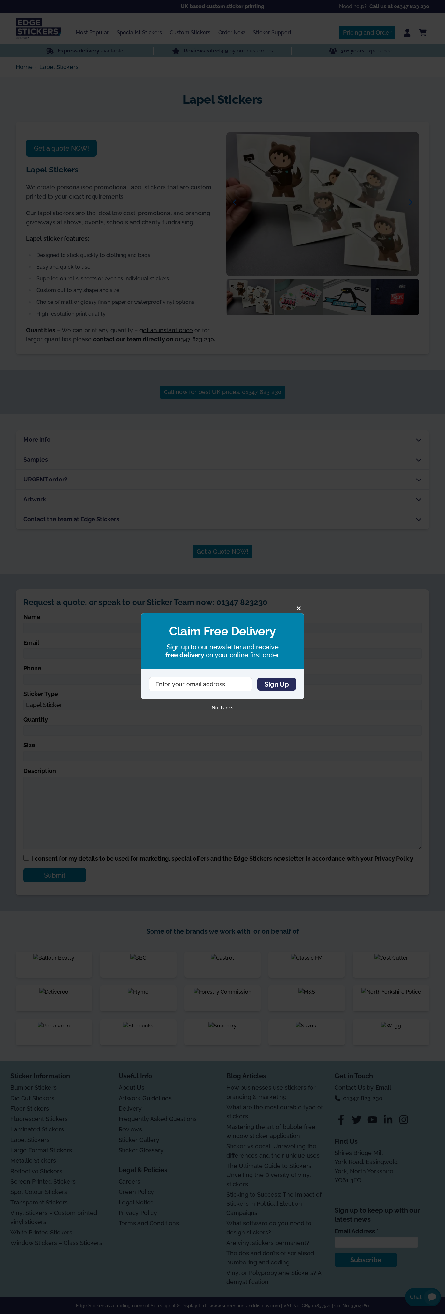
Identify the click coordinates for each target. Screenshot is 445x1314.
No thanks (222, 707)
